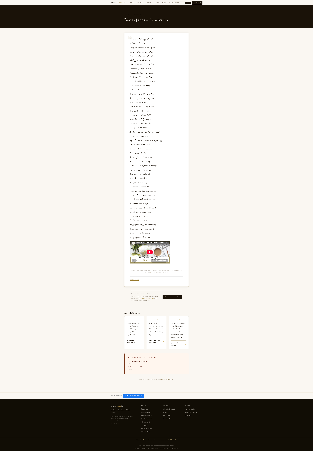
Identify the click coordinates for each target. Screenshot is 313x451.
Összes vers (144, 409)
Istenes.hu (118, 2)
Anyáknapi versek (146, 419)
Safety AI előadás (190, 409)
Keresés (188, 2)
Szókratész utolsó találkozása (136, 367)
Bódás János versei (134, 279)
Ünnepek (149, 2)
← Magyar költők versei (133, 14)
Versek (132, 2)
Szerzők (157, 2)
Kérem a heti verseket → (172, 297)
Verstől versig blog (146, 428)
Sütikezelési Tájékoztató (153, 448)
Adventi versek (145, 422)
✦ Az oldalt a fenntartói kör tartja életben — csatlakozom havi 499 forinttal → (156, 440)
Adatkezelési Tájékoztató (140, 448)
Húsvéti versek (145, 412)
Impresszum (175, 448)
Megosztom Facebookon (134, 395)
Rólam (171, 2)
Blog (164, 2)
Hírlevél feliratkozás (169, 409)
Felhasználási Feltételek (165, 448)
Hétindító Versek (146, 432)
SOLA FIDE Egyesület (191, 412)
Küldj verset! (167, 415)
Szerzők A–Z (144, 425)
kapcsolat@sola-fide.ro (116, 420)
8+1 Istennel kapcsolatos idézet (137, 361)
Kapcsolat (188, 415)
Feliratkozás (197, 2)
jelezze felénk (152, 272)
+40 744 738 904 (115, 423)
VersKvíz (165, 412)
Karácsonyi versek (146, 415)
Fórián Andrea (167, 419)
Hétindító (140, 2)
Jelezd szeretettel (165, 379)
